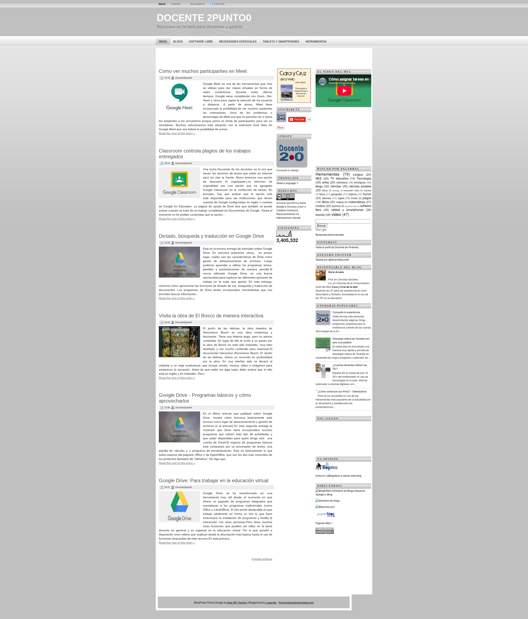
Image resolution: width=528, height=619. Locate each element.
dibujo (325, 190)
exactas (367, 190)
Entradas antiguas (262, 559)
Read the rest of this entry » (177, 133)
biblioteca (342, 182)
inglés (341, 198)
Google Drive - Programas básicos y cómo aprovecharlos (205, 398)
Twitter (219, 4)
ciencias (335, 186)
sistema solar (351, 206)
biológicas (360, 182)
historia (352, 194)
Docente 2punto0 (204, 17)
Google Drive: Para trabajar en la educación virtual (213, 480)
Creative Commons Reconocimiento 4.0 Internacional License (288, 213)
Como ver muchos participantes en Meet (203, 71)
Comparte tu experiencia (346, 312)
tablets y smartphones (347, 209)
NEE (319, 178)
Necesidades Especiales (238, 41)
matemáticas (356, 202)
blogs (319, 186)
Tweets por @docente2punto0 (332, 259)
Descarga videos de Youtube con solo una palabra (351, 340)
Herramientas (316, 41)
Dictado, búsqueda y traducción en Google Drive (211, 236)
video (336, 214)
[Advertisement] (264, 57)
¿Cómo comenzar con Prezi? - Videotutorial (342, 391)
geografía (336, 194)
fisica (322, 194)
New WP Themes (237, 602)
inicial (354, 198)
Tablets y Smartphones (281, 41)
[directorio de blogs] (328, 500)
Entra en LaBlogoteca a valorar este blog (338, 475)
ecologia (335, 190)
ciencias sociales (360, 186)
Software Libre (201, 41)
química (336, 206)
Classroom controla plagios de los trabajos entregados (205, 153)
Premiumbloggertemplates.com (296, 602)
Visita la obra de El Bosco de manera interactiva (211, 315)
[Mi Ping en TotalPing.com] (325, 532)
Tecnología (364, 178)
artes (325, 182)
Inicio (162, 4)
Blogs (178, 41)
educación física (351, 190)
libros (325, 202)
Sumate (175, 4)
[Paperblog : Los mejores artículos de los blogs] (326, 517)
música (320, 205)
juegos (367, 198)
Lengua (358, 174)
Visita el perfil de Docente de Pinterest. (337, 247)
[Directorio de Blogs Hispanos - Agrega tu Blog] (343, 494)
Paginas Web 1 (324, 523)
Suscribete (197, 4)
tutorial (320, 214)
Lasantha (271, 602)
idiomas (326, 198)
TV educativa (339, 178)
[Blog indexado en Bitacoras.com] (325, 506)
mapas (340, 202)
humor (367, 194)
